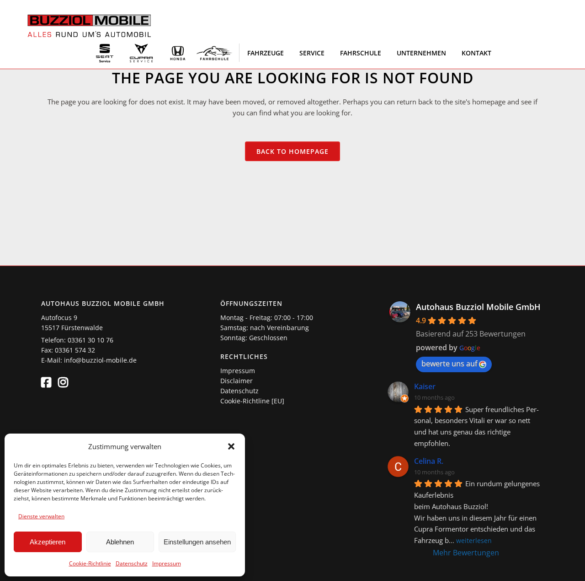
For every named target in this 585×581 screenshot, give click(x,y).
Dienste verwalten (41, 516)
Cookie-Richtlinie (90, 563)
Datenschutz (132, 563)
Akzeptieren (47, 542)
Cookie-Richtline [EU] (252, 400)
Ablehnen (120, 542)
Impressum (166, 563)
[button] (231, 446)
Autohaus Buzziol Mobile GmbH (478, 306)
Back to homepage (292, 151)
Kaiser (425, 386)
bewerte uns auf (449, 363)
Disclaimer (236, 380)
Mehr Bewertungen (466, 553)
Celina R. (428, 461)
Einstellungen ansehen (197, 542)
